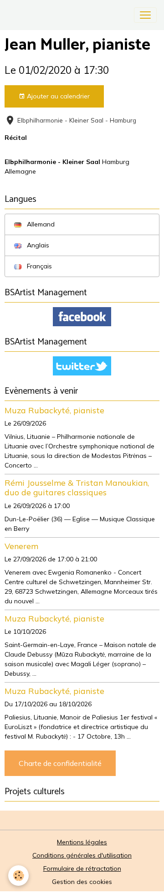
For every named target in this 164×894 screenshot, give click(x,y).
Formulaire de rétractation (82, 868)
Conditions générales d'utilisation (82, 855)
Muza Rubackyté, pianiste (54, 410)
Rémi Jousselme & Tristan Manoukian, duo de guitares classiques (77, 487)
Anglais (37, 245)
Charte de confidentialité (60, 763)
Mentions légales (82, 842)
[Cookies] (18, 875)
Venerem (21, 546)
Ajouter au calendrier (57, 96)
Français (38, 266)
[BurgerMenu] (145, 15)
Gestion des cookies (82, 882)
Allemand (40, 224)
